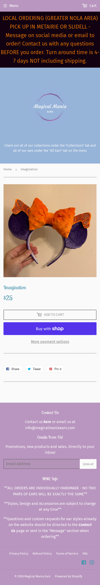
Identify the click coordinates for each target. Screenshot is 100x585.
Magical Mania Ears (37, 576)
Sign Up (88, 464)
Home (7, 169)
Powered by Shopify (68, 576)
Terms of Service (67, 553)
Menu (13, 5)
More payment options (50, 341)
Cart (93, 5)
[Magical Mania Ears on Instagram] (92, 563)
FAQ (85, 553)
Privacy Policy (18, 553)
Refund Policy (42, 553)
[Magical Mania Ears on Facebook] (83, 563)
